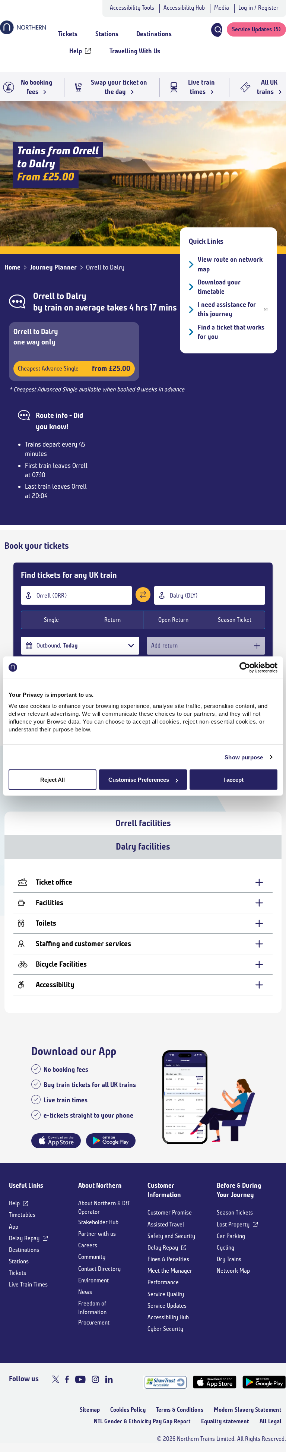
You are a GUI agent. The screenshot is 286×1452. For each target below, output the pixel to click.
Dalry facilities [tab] (143, 846)
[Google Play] (264, 1382)
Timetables (22, 1214)
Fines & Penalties (168, 1259)
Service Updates (167, 1305)
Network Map (233, 1270)
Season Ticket (234, 619)
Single (51, 619)
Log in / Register (258, 7)
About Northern (100, 1185)
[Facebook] (67, 1379)
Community (91, 1256)
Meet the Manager (169, 1270)
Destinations (24, 1249)
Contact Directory (99, 1268)
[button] (216, 29)
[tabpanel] (143, 936)
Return (112, 619)
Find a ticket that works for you (231, 332)
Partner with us (97, 1233)
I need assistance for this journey (227, 309)
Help (14, 1203)
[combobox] (76, 595)
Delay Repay (24, 1238)
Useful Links (26, 1185)
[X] (55, 1379)
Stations (19, 1261)
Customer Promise (169, 1212)
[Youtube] (80, 1379)
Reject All (52, 780)
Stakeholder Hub (98, 1222)
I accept (233, 780)
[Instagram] (95, 1379)
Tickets (17, 1272)
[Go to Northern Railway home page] (23, 32)
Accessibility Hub (184, 7)
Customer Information (164, 1190)
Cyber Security (165, 1328)
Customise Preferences (138, 780)
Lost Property (233, 1224)
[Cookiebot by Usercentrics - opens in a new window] (244, 667)
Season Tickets (235, 1212)
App (13, 1226)
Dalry (76, 296)
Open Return (173, 619)
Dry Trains (229, 1259)
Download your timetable (219, 287)
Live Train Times (28, 1284)
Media (221, 7)
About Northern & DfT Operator (104, 1207)
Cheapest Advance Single (74, 368)
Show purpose (244, 757)
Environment (93, 1280)
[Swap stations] (143, 594)
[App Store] (214, 1382)
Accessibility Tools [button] (132, 7)
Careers (87, 1245)
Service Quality (165, 1294)
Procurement (93, 1322)
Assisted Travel (165, 1224)
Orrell (44, 296)
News (85, 1291)
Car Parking (231, 1236)
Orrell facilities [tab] (143, 823)
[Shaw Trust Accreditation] (165, 1382)
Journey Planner (53, 267)
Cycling (225, 1247)
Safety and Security (171, 1236)
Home (12, 267)
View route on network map (230, 264)
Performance (163, 1282)
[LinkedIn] (109, 1379)
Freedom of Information (92, 1307)
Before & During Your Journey (239, 1190)
